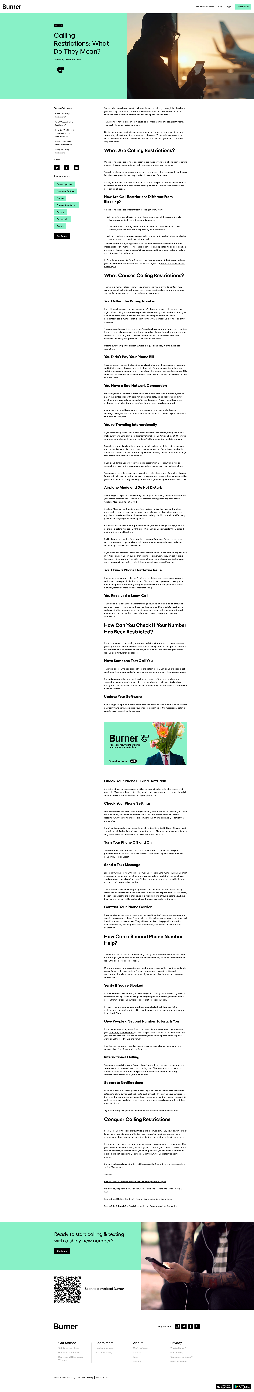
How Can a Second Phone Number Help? (64, 143)
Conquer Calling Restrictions (62, 151)
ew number (143, 335)
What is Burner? (178, 1348)
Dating (60, 198)
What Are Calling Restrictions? (62, 115)
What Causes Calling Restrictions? (64, 123)
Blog (220, 6)
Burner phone (129, 473)
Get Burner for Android (69, 1352)
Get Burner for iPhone (68, 1348)
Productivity (63, 219)
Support (137, 1361)
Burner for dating (104, 1352)
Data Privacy (176, 1352)
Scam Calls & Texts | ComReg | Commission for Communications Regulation (140, 1206)
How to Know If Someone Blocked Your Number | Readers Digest (135, 1181)
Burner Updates (64, 184)
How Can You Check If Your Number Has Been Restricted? (64, 133)
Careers (137, 1352)
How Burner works (205, 6)
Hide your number (179, 1361)
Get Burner (243, 6)
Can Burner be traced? (181, 1357)
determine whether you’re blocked (120, 250)
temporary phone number (121, 1032)
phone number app (143, 968)
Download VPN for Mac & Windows (70, 1358)
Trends (60, 226)
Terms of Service (102, 1378)
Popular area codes (105, 1348)
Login (228, 6)
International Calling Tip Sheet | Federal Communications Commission (138, 1199)
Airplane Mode (111, 502)
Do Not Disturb (130, 502)
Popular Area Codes (66, 205)
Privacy (60, 212)
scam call (109, 607)
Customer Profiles (65, 191)
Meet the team (140, 1348)
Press (135, 1357)
